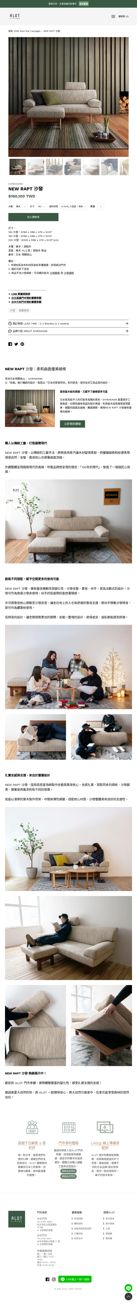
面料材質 (53, 206)
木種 (10, 206)
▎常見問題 (77, 1218)
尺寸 (32, 206)
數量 (92, 206)
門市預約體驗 (68, 1143)
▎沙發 (106, 1228)
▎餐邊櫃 (107, 1233)
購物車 (123, 16)
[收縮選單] (113, 16)
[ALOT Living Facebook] (47, 1280)
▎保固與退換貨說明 (81, 1228)
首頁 (10, 31)
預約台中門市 (68, 1176)
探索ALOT (109, 1212)
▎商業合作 (77, 1238)
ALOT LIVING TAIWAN (72, 1289)
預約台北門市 (68, 1171)
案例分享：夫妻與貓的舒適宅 (68, 3)
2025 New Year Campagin (27, 31)
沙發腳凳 (55, 273)
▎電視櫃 (107, 1238)
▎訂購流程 (77, 1233)
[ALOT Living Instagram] (54, 1280)
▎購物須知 (77, 1223)
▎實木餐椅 (108, 1223)
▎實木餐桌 (108, 1218)
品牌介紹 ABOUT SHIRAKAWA (30, 331)
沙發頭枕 (69, 273)
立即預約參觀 (46, 1230)
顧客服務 (77, 1212)
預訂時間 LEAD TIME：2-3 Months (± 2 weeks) (41, 323)
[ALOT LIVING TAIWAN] (10, 344)
